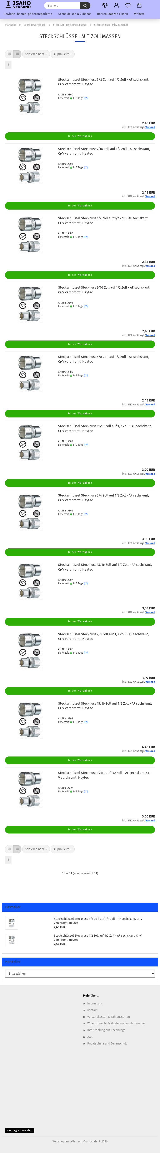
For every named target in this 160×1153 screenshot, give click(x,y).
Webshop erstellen (64, 1141)
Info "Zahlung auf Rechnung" (106, 1030)
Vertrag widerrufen (19, 1130)
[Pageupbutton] (148, 1147)
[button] (105, 5)
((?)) (86, 98)
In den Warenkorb (80, 136)
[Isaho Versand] (19, 4)
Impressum (94, 1003)
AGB (89, 1037)
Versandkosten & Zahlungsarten (108, 1017)
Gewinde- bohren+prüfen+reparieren (28, 14)
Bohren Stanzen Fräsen (112, 14)
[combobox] (36, 54)
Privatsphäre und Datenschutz (107, 1043)
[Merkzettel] (128, 5)
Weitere (139, 14)
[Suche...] (85, 5)
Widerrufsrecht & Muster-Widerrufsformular (116, 1023)
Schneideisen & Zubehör (74, 14)
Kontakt (92, 1010)
